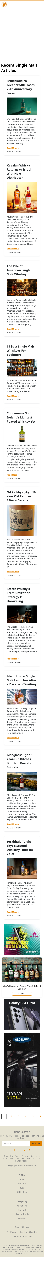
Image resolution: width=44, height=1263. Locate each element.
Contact (22, 1210)
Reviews (22, 1184)
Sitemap (22, 1218)
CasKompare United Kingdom (22, 1232)
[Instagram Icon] (19, 1151)
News (22, 1179)
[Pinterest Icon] (30, 1151)
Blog (22, 1188)
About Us (22, 1206)
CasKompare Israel (22, 1236)
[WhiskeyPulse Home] (4, 4)
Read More (22, 994)
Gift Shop (22, 1192)
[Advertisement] (22, 34)
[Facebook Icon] (14, 1151)
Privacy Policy (22, 1214)
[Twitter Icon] (25, 1151)
